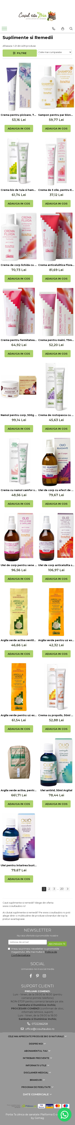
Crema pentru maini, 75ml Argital (56, 340)
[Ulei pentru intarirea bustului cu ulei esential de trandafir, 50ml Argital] (19, 837)
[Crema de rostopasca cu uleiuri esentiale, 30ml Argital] (56, 386)
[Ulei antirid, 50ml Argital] (56, 762)
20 (61, 888)
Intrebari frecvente (36, 1058)
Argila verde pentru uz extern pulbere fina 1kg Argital (56, 640)
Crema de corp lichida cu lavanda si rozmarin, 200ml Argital (19, 265)
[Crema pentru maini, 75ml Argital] (56, 311)
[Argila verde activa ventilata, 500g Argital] (19, 612)
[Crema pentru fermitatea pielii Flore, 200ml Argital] (19, 311)
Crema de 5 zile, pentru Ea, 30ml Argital (56, 190)
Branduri (36, 1080)
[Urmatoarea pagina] (67, 889)
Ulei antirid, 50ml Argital (56, 790)
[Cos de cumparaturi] (62, 28)
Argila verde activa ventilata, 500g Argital (19, 640)
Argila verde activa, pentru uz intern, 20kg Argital (19, 790)
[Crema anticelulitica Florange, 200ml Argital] (56, 236)
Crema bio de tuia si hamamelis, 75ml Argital (19, 190)
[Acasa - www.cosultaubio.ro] (37, 16)
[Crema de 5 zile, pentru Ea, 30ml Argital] (56, 161)
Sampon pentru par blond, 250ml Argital (56, 115)
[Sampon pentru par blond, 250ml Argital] (56, 87)
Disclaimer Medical (36, 1072)
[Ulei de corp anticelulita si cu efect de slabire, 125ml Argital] (56, 537)
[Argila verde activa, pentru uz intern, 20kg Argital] (19, 762)
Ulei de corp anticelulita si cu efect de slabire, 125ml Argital (56, 565)
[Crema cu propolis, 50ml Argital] (56, 687)
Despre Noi (36, 1043)
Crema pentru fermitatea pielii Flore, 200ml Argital (19, 340)
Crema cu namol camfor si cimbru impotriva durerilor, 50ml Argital (19, 490)
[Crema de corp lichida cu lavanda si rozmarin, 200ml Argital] (19, 237)
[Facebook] (31, 976)
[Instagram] (44, 976)
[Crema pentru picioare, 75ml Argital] (19, 86)
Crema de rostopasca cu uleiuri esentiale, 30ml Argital (56, 415)
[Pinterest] (38, 976)
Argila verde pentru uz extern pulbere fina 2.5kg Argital (19, 715)
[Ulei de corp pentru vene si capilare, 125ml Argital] (19, 537)
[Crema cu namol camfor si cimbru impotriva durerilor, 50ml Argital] (19, 462)
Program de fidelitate (36, 1087)
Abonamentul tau (36, 1051)
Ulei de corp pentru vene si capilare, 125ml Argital (19, 565)
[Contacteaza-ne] (54, 28)
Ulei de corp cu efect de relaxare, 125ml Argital (56, 490)
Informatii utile (36, 1065)
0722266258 (39, 1023)
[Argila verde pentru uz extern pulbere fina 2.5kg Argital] (19, 687)
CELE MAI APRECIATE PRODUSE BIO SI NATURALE (36, 1036)
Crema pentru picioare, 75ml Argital (19, 115)
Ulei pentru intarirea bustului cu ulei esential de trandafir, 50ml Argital (19, 865)
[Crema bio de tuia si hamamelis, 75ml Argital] (19, 161)
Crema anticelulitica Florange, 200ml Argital (56, 265)
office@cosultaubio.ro (39, 1029)
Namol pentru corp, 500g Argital (19, 415)
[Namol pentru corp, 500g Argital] (19, 387)
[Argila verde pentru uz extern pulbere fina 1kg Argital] (56, 612)
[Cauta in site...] (71, 28)
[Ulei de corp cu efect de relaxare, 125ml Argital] (56, 462)
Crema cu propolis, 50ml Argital (56, 715)
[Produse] (5, 29)
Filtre (21, 53)
